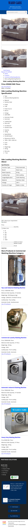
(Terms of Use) (11, 523)
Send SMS (15, 510)
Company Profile (6, 468)
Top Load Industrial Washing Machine (13, 288)
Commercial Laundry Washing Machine (13, 337)
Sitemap (4, 474)
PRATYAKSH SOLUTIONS (15, 7)
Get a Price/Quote (6, 87)
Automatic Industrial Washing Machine (13, 387)
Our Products (5, 470)
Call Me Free (15, 516)
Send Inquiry (6, 70)
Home (6, 73)
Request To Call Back (6, 72)
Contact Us (4, 472)
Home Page (4, 466)
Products (7, 75)
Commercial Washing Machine (12, 77)
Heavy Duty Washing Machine (10, 437)
